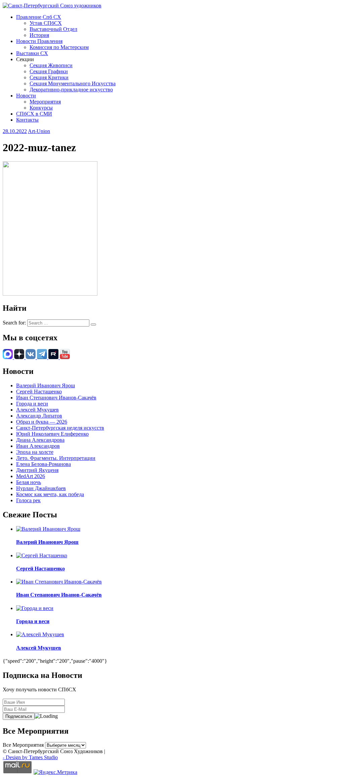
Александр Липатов (39, 416)
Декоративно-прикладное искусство (71, 89)
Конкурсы (41, 108)
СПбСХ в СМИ (34, 114)
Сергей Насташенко (39, 391)
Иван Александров (38, 446)
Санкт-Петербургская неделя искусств (60, 428)
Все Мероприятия (23, 745)
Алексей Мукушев (37, 410)
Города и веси (32, 403)
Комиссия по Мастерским (59, 47)
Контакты (27, 120)
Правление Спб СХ (38, 17)
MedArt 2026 (30, 476)
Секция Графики (49, 71)
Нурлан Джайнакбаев (41, 488)
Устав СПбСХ (46, 23)
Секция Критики (49, 77)
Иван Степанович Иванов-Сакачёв (56, 397)
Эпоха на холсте (34, 452)
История (39, 35)
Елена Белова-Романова (43, 464)
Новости (26, 95)
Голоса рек (28, 500)
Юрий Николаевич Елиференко (52, 434)
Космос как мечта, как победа (50, 494)
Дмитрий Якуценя (37, 470)
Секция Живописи (51, 65)
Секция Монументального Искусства (73, 83)
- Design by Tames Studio (30, 757)
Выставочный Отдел (53, 29)
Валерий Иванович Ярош (45, 385)
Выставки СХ (32, 53)
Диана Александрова (40, 440)
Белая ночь (28, 482)
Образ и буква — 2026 (41, 422)
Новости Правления (39, 41)
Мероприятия (45, 101)
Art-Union (39, 131)
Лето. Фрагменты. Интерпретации (55, 458)
